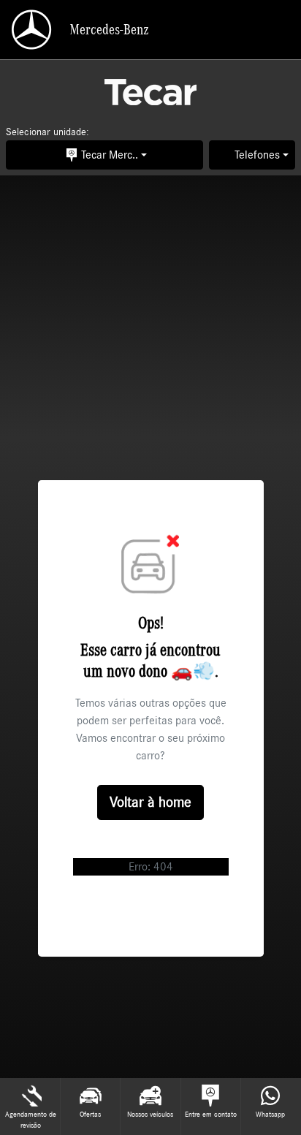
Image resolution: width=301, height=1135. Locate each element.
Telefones (257, 155)
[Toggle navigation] (277, 29)
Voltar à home (150, 802)
